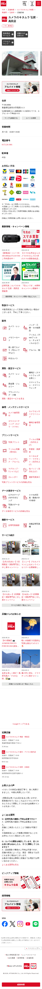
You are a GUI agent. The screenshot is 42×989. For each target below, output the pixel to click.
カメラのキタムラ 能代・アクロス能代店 (21, 752)
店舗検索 (24, 1)
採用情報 (21, 958)
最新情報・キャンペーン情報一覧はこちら (21, 296)
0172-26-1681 (7, 145)
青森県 (4, 12)
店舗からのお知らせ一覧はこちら (21, 684)
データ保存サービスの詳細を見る (16, 511)
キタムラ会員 (32, 2)
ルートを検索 (31, 118)
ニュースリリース (29, 955)
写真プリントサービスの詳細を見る (17, 482)
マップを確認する (11, 118)
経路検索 (21, 985)
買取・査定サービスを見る (13, 399)
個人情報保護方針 (13, 955)
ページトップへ (34, 948)
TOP (3, 10)
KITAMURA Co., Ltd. (16, 973)
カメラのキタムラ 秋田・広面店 (17, 767)
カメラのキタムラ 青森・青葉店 (17, 737)
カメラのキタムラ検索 (25, 10)
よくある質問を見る (10, 865)
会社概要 (11, 958)
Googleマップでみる (21, 724)
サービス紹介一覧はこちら (21, 605)
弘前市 (12, 12)
